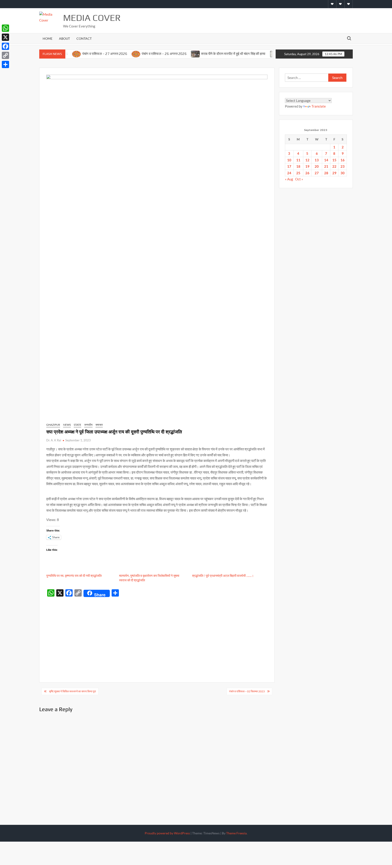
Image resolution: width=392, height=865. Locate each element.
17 (289, 166)
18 (298, 166)
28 (326, 173)
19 (307, 166)
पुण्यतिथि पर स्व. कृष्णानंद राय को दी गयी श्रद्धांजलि (74, 575)
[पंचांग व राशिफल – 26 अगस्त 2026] (121, 54)
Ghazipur (53, 424)
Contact (84, 38)
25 (298, 173)
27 (317, 173)
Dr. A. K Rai (53, 440)
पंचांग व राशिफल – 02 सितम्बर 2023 (247, 691)
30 (343, 173)
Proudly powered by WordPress (167, 833)
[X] (5, 37)
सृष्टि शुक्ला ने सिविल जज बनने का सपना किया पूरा (72, 691)
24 (289, 173)
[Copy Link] (5, 55)
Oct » (299, 179)
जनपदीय (88, 424)
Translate (318, 106)
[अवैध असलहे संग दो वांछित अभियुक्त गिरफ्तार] (260, 54)
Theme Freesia (236, 833)
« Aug (289, 179)
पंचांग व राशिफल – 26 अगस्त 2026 (149, 54)
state (77, 424)
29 (334, 173)
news (67, 424)
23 (343, 166)
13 (317, 160)
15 (334, 160)
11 (298, 160)
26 (307, 173)
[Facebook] (5, 46)
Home (47, 38)
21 (326, 166)
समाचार (99, 424)
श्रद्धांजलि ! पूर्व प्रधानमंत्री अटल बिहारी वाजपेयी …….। (223, 575)
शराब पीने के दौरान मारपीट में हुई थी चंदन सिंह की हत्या (218, 54)
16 (343, 160)
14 (326, 160)
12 (307, 160)
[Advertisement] (156, 633)
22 (334, 166)
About (64, 38)
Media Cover (92, 17)
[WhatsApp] (5, 28)
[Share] (5, 64)
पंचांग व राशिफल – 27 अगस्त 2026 (89, 54)
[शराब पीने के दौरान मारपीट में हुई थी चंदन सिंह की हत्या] (181, 54)
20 (317, 166)
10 (289, 160)
